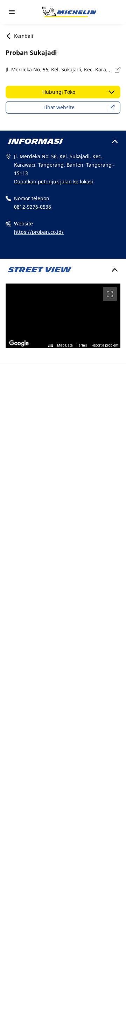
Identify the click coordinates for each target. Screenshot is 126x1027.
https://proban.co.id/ (39, 232)
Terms (82, 345)
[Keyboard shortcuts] (50, 345)
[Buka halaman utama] (69, 12)
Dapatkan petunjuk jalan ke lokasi (53, 181)
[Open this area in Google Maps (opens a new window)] (18, 343)
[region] (63, 316)
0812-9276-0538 (32, 206)
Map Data (65, 345)
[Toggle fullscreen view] (110, 294)
